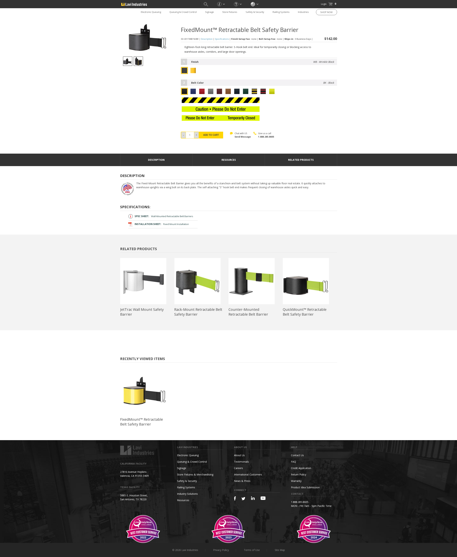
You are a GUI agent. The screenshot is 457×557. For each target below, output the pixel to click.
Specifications (222, 38)
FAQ (293, 461)
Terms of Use (252, 550)
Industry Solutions (187, 493)
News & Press (242, 481)
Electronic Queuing (188, 455)
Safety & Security (255, 12)
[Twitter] (243, 498)
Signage (209, 12)
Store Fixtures (229, 12)
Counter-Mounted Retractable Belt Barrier (248, 312)
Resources (183, 500)
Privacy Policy (221, 550)
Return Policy (298, 474)
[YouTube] (263, 498)
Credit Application (301, 468)
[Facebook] (235, 498)
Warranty (296, 481)
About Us (239, 455)
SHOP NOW (326, 12)
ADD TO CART (211, 135)
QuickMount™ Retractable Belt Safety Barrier (305, 312)
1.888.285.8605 (266, 136)
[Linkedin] (253, 498)
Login (324, 4)
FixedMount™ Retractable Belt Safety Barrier (141, 422)
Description (207, 38)
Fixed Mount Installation (162, 224)
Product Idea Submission (305, 487)
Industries (303, 12)
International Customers (248, 474)
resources (229, 159)
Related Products (301, 159)
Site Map (280, 550)
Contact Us (297, 455)
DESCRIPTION (156, 159)
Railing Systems (281, 12)
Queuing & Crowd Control (183, 12)
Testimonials (241, 461)
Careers (238, 468)
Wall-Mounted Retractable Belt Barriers (164, 216)
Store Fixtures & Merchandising (195, 474)
